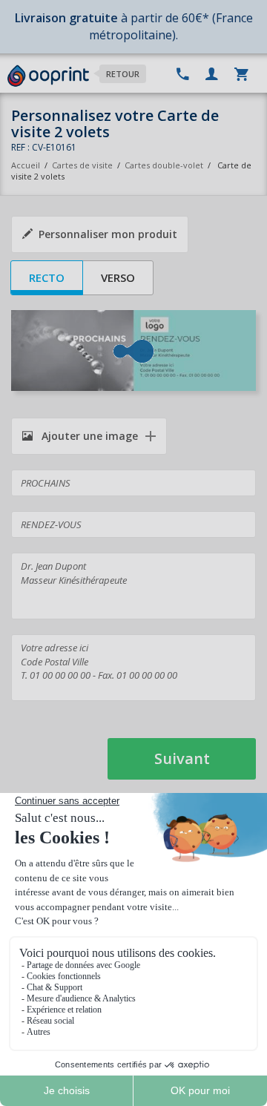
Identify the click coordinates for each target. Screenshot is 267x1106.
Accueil (25, 165)
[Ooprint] (48, 76)
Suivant (182, 758)
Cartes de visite (82, 165)
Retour (122, 73)
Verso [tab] (118, 277)
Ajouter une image (88, 436)
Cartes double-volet (164, 165)
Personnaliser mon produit (108, 234)
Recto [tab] (47, 277)
